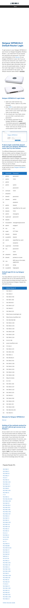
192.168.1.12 (6, 590)
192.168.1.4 (6, 528)
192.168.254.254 (7, 499)
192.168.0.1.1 (6, 484)
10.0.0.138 (6, 537)
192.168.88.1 (6, 545)
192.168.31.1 (6, 552)
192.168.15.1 (6, 503)
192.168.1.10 (6, 524)
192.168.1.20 (6, 526)
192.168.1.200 (7, 571)
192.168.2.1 (6, 475)
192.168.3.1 (6, 535)
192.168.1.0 (6, 480)
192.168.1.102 (6, 569)
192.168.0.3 (6, 567)
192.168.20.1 (6, 592)
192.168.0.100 (7, 511)
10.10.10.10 (6, 558)
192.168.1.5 (6, 531)
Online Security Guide (9, 602)
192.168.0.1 (6, 471)
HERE (10, 107)
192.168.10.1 (6, 473)
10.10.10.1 (5, 539)
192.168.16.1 (6, 554)
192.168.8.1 (6, 488)
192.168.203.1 (7, 505)
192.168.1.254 (6, 482)
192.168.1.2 (6, 497)
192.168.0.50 (6, 577)
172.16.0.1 (5, 584)
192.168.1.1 (6, 469)
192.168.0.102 (7, 522)
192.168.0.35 (6, 565)
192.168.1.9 (6, 579)
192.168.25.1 (6, 582)
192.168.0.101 (6, 514)
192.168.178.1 (6, 507)
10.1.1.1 (5, 541)
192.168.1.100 (6, 509)
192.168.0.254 (7, 501)
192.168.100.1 (6, 486)
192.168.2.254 (7, 596)
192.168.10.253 (7, 548)
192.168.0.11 (6, 586)
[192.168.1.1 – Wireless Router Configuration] (14, 3)
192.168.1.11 (6, 550)
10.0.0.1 (5, 477)
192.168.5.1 (6, 573)
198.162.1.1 (6, 556)
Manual (17, 57)
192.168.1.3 (6, 520)
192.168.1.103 (6, 594)
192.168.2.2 (6, 560)
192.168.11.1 (6, 518)
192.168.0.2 (6, 516)
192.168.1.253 (6, 562)
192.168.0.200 (7, 575)
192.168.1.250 (6, 588)
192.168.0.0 (6, 543)
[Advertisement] (14, 24)
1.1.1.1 (4, 494)
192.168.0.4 (6, 599)
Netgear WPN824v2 (20, 167)
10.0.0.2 (5, 533)
